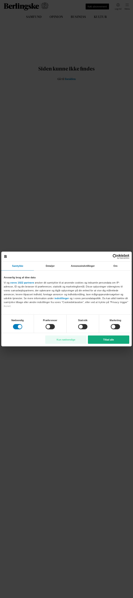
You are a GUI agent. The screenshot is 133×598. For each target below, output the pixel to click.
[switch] (50, 326)
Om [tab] (115, 265)
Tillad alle (108, 339)
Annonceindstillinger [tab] (83, 265)
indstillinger (61, 298)
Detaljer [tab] (50, 265)
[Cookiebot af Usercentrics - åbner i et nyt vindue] (115, 256)
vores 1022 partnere (22, 282)
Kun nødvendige (66, 339)
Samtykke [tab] (17, 265)
